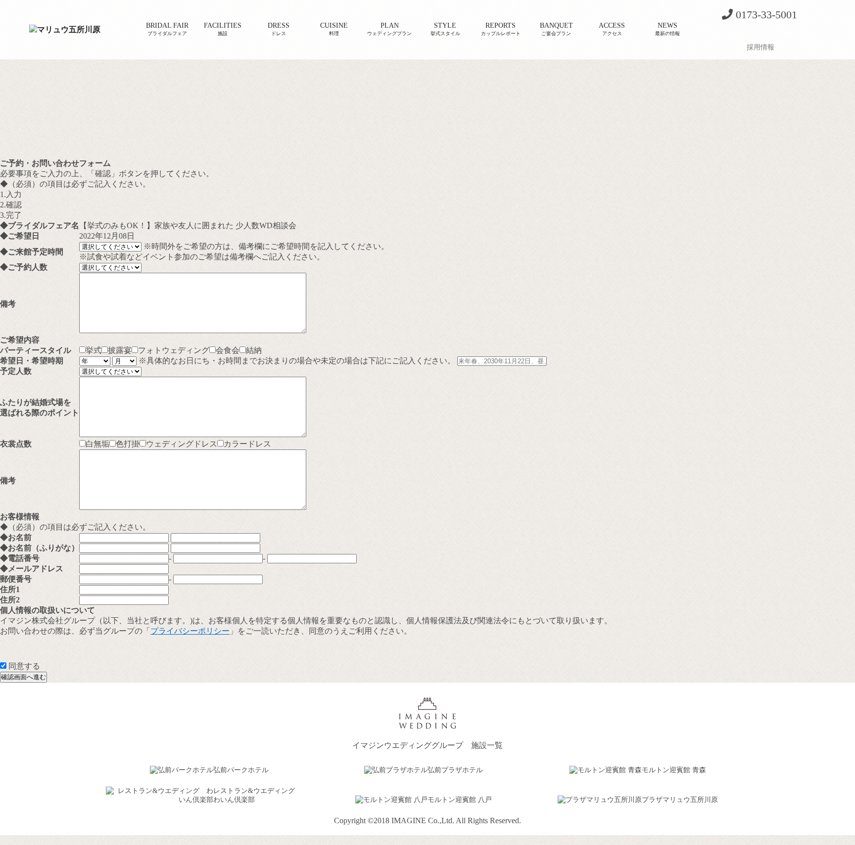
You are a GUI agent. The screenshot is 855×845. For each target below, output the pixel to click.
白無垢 (97, 444)
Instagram (769, 33)
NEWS (667, 29)
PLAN (389, 29)
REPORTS (501, 29)
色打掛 (128, 444)
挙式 (93, 350)
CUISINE (334, 29)
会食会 (227, 350)
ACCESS (612, 29)
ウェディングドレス (181, 444)
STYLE (445, 29)
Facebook (750, 33)
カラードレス (247, 444)
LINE (788, 33)
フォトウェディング (173, 350)
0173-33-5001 (765, 14)
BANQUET (556, 29)
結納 (254, 350)
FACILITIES (222, 29)
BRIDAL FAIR (167, 29)
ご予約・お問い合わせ (731, 33)
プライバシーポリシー (190, 631)
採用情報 (760, 47)
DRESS (278, 29)
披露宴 (120, 350)
